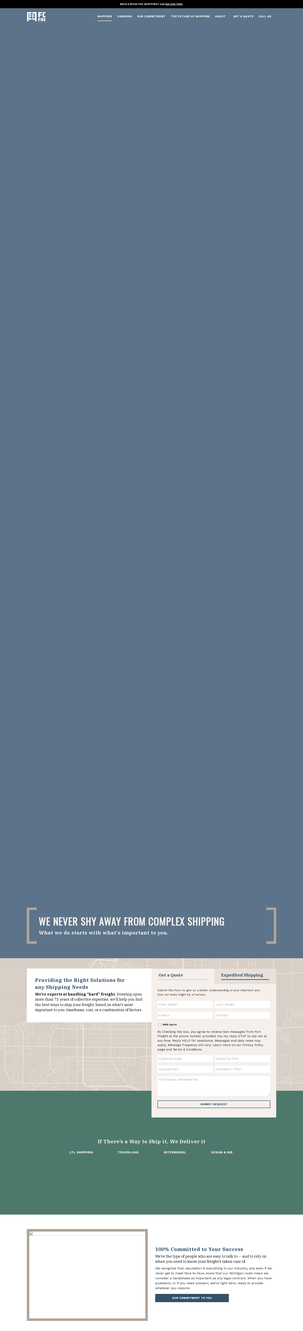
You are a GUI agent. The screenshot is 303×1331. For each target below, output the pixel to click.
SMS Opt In (169, 1024)
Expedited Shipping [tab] (242, 975)
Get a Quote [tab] (171, 975)
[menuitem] (105, 16)
